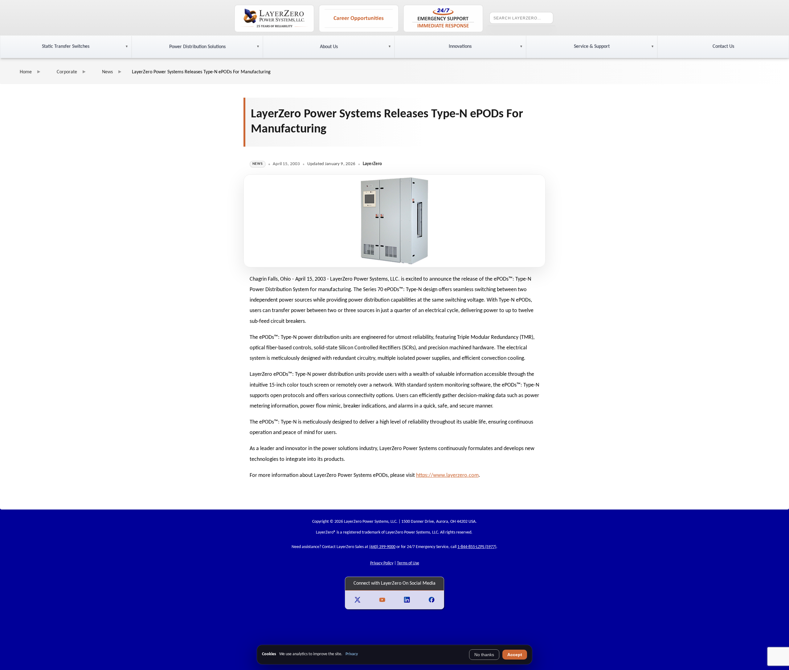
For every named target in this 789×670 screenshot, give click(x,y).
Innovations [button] (460, 46)
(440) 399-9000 (382, 547)
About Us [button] (329, 46)
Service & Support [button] (592, 46)
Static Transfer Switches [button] (65, 46)
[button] (66, 47)
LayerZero (324, 532)
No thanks (484, 654)
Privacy (351, 654)
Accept (514, 654)
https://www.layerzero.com (447, 475)
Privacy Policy (381, 563)
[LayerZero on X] (357, 600)
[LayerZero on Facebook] (431, 600)
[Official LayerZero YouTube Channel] (382, 600)
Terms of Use (408, 563)
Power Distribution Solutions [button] (197, 46)
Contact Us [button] (723, 46)
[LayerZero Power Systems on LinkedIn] (407, 600)
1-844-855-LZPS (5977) (476, 547)
